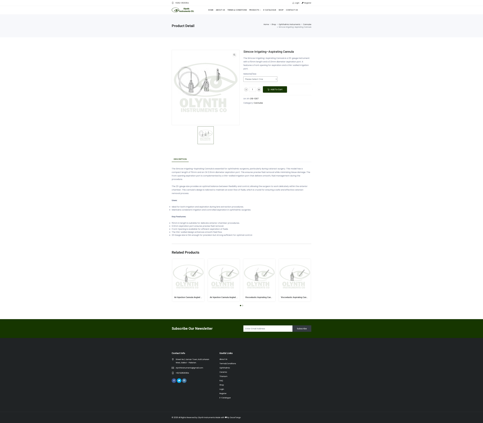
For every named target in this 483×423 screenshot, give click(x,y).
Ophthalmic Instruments (289, 24)
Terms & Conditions (237, 10)
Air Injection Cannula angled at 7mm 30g (193, 297)
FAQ (221, 380)
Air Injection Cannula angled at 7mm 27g (228, 297)
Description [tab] (180, 159)
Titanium (223, 376)
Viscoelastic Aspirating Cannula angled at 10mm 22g (269, 297)
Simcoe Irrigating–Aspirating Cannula (268, 51)
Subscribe (302, 328)
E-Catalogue (269, 10)
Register (223, 393)
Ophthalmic (224, 368)
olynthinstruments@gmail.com (189, 368)
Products (254, 10)
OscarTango (235, 417)
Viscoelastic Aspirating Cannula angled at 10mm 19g (305, 297)
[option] (206, 135)
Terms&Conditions (227, 363)
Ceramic (223, 372)
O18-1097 (254, 98)
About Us (220, 10)
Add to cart (276, 89)
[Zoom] (234, 55)
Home (210, 10)
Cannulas (307, 24)
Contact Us (292, 10)
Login (221, 389)
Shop (281, 10)
